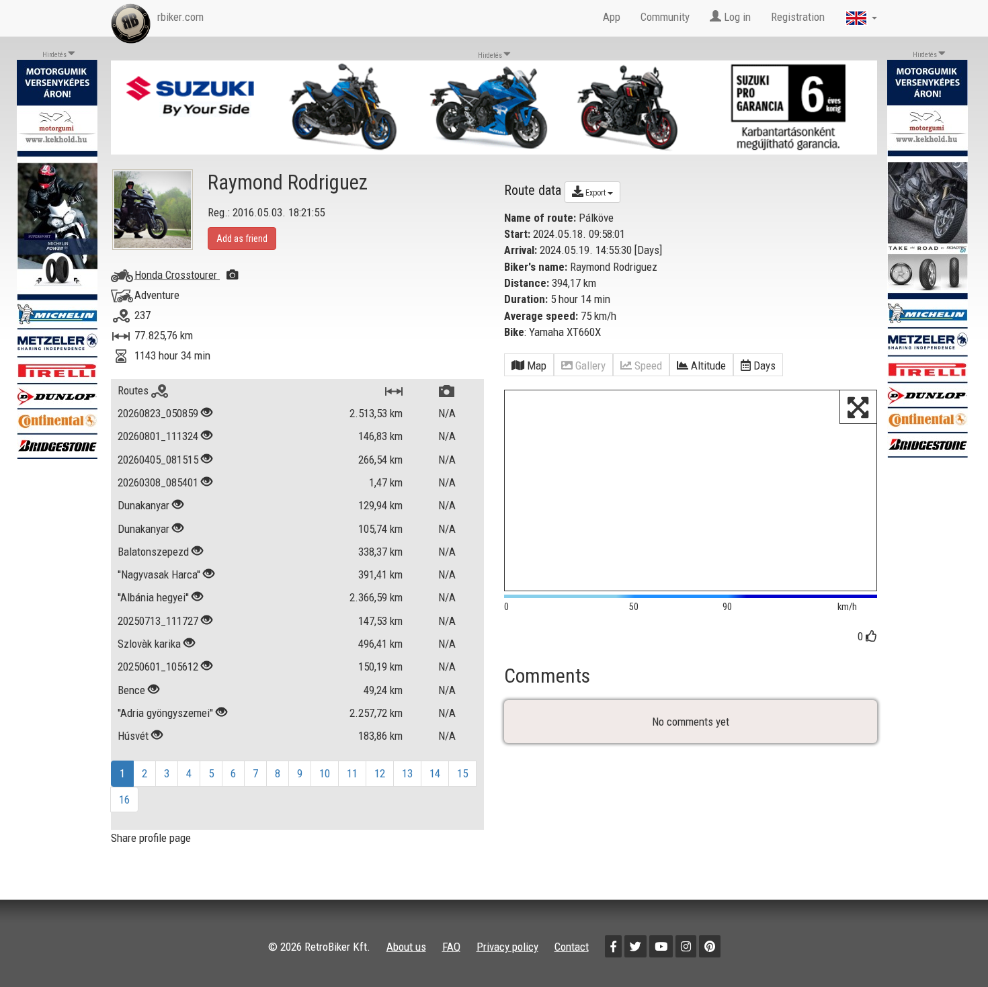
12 (379, 773)
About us (406, 946)
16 (124, 799)
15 (462, 773)
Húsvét (133, 735)
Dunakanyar (143, 505)
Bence (131, 690)
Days (648, 250)
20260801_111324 (158, 436)
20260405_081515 (158, 459)
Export (595, 193)
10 (324, 773)
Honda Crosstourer (177, 275)
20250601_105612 (158, 666)
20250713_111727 (158, 621)
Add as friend (241, 238)
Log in (736, 17)
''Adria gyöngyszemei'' (165, 713)
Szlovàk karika (149, 643)
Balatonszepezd (153, 551)
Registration (798, 17)
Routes (134, 390)
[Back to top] (949, 948)
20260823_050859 (158, 413)
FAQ (451, 946)
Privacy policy (507, 946)
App (611, 17)
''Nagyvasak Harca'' (159, 574)
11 (352, 773)
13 (407, 773)
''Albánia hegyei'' (153, 597)
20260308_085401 (158, 482)
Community (665, 17)
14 (434, 773)
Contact (571, 946)
